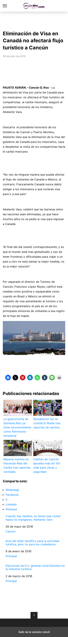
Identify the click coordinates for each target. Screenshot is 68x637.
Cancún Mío (34, 6)
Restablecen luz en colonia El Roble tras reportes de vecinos (47, 423)
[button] (8, 377)
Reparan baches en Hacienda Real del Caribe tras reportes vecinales (16, 465)
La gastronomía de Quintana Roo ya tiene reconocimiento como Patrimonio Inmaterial (17, 427)
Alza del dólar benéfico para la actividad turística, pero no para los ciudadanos (32, 542)
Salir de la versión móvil (34, 632)
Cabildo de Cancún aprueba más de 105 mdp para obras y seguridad (46, 465)
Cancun (11, 531)
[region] (34, 20)
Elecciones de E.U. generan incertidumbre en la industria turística (35, 567)
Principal (11, 556)
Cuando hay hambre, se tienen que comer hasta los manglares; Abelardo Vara (33, 518)
